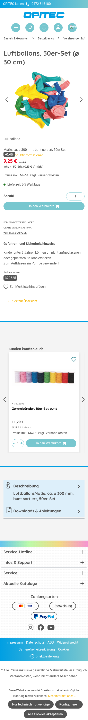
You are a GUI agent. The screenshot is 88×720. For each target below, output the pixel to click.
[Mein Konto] (58, 27)
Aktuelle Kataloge (20, 583)
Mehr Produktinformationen (23, 155)
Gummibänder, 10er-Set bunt (34, 408)
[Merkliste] (44, 27)
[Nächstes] (81, 99)
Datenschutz (35, 642)
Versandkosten (20, 676)
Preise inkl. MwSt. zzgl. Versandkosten (31, 175)
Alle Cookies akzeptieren (45, 714)
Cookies (64, 649)
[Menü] (15, 27)
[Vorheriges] (6, 99)
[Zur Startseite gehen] (44, 15)
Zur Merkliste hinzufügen (28, 287)
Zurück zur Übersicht (22, 301)
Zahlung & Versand (15, 233)
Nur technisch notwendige (31, 704)
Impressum (15, 642)
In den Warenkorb (41, 206)
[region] (44, 399)
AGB (50, 642)
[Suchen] (29, 27)
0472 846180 (41, 4)
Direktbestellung (47, 656)
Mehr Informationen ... (62, 696)
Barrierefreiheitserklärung (37, 649)
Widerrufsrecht (67, 642)
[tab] (44, 492)
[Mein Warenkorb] (72, 27)
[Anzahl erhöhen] (82, 196)
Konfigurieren (69, 704)
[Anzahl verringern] (68, 196)
